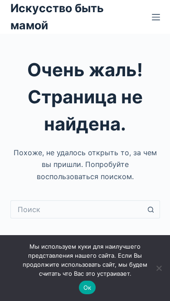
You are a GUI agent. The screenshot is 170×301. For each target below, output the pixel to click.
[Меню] (156, 17)
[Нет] (158, 268)
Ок (87, 287)
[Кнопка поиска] (151, 209)
